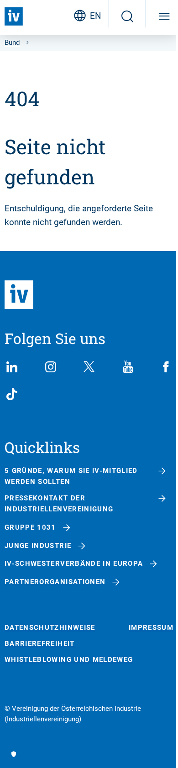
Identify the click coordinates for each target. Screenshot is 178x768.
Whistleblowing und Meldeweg (69, 659)
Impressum (151, 627)
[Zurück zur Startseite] (14, 16)
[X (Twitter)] (89, 367)
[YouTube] (127, 367)
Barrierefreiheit (40, 643)
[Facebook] (166, 367)
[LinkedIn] (12, 367)
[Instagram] (50, 367)
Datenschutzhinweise (50, 627)
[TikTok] (12, 394)
